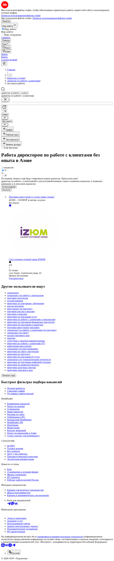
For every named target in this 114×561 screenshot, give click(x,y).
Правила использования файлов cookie (52, 18)
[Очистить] (5, 99)
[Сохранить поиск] (4, 107)
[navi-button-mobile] (4, 63)
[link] (6, 47)
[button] (4, 54)
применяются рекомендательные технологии (60, 536)
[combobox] (15, 92)
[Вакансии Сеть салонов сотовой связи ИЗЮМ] (60, 232)
